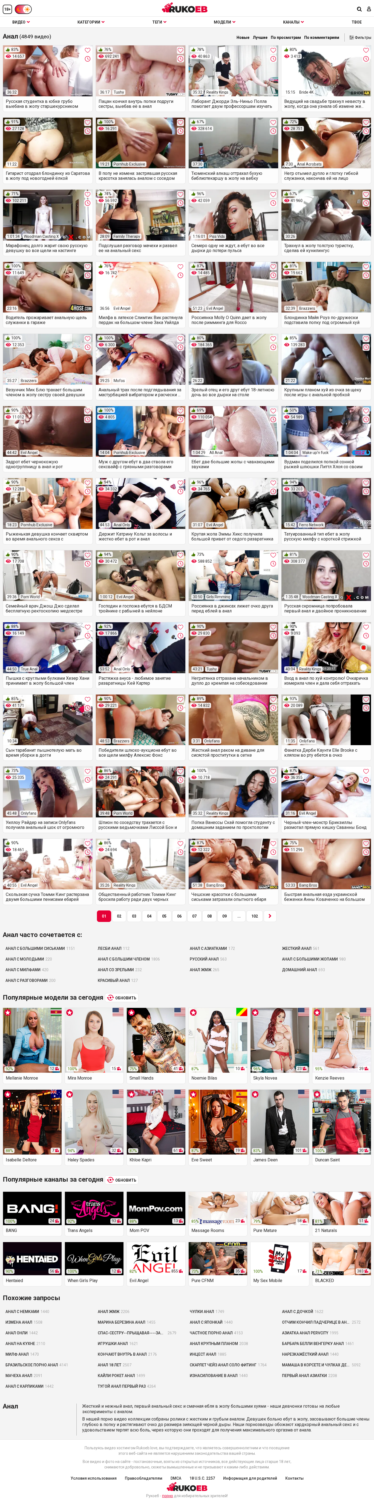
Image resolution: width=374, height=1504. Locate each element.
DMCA (176, 1478)
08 (209, 916)
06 (179, 916)
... (239, 916)
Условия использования (94, 1478)
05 (164, 916)
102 (254, 916)
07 (194, 916)
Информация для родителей (250, 1478)
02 (119, 916)
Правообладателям (143, 1478)
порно (167, 1496)
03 (134, 916)
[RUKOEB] (185, 7)
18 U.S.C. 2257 (202, 1478)
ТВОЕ (357, 22)
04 (149, 916)
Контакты (294, 1478)
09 (224, 916)
